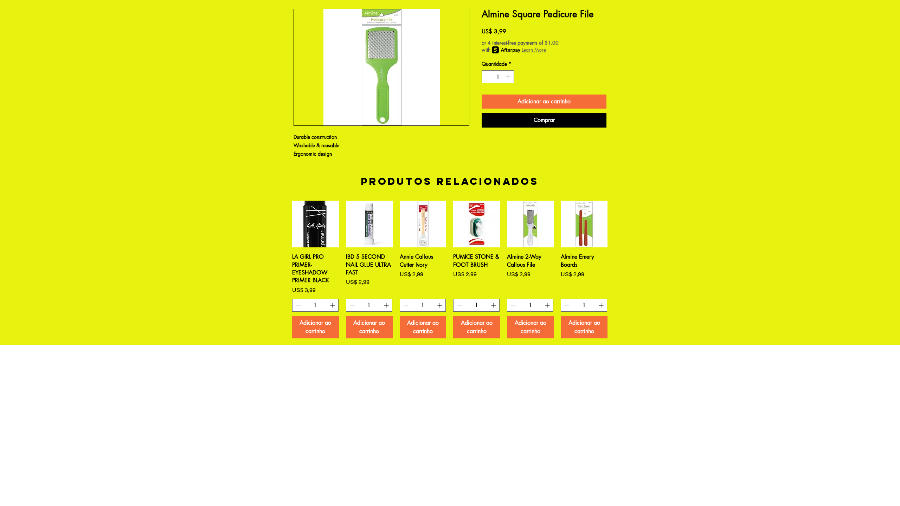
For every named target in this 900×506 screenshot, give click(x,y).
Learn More (534, 49)
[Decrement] (487, 77)
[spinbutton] (497, 77)
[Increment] (508, 77)
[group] (450, 269)
